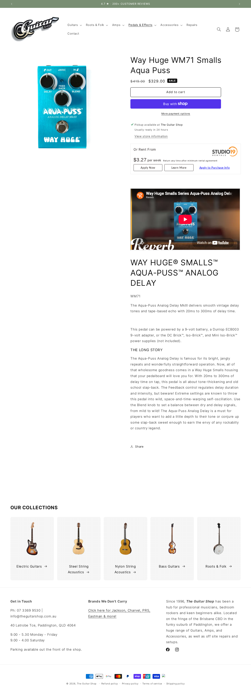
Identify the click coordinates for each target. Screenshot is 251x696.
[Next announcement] (239, 4)
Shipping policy (175, 683)
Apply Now (148, 168)
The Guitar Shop (86, 683)
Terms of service (152, 683)
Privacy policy (130, 683)
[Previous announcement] (11, 4)
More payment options (175, 113)
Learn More (178, 168)
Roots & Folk (216, 566)
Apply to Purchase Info (214, 168)
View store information (151, 136)
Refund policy (109, 683)
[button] (74, 25)
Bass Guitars (169, 566)
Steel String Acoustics (78, 569)
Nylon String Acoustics (125, 569)
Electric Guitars (29, 566)
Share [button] (139, 446)
